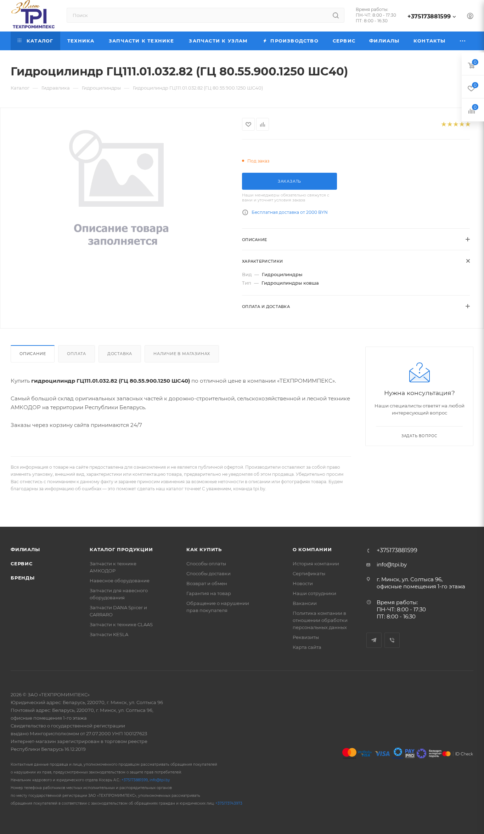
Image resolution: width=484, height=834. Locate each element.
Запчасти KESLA (109, 634)
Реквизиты (306, 637)
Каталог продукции (121, 549)
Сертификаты (309, 573)
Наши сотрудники (314, 593)
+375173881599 (429, 16)
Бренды (23, 578)
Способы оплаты (206, 563)
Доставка (119, 353)
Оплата (76, 353)
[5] (468, 124)
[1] (443, 124)
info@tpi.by (392, 564)
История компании (316, 563)
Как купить (204, 549)
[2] (449, 124)
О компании (312, 549)
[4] (461, 124)
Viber (392, 640)
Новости (303, 583)
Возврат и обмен (206, 583)
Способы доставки (208, 573)
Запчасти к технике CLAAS (121, 624)
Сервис (22, 563)
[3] (455, 124)
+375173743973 (228, 803)
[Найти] (335, 15)
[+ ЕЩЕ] (462, 41)
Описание (32, 353)
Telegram (374, 640)
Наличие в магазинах (181, 353)
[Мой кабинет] (470, 16)
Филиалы (25, 549)
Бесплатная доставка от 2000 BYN (290, 212)
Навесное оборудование (120, 580)
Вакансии (305, 603)
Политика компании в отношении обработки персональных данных (320, 620)
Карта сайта (307, 647)
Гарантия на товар (208, 593)
